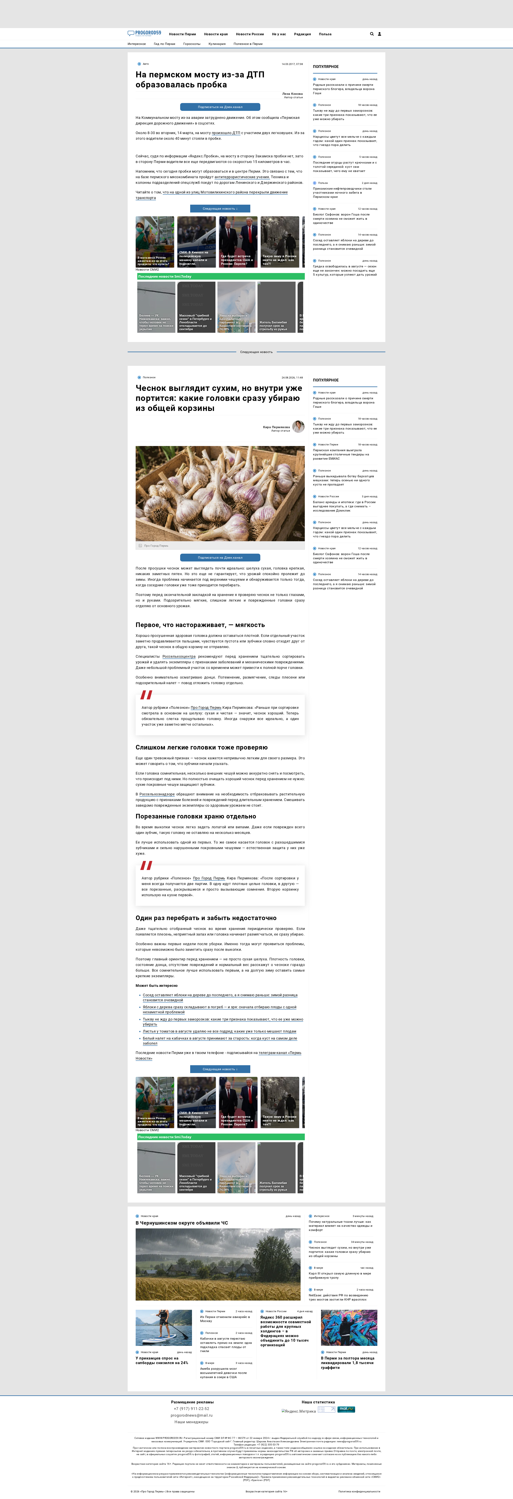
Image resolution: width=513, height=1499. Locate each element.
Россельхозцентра (179, 656)
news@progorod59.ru (349, 1441)
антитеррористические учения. (242, 177)
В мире (318, 1267)
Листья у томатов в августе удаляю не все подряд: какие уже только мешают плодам (219, 1031)
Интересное (321, 1216)
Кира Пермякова (276, 427)
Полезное (324, 104)
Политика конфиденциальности (359, 1491)
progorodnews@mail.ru (191, 1415)
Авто (146, 63)
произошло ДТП (226, 133)
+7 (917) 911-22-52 (191, 1408)
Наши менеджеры (192, 1422)
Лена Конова (292, 94)
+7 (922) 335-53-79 (268, 1444)
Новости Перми (328, 444)
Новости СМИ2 (147, 269)
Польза (323, 182)
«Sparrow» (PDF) (260, 1480)
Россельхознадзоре (157, 794)
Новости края (327, 79)
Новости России (328, 496)
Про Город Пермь (206, 707)
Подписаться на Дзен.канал (220, 107)
